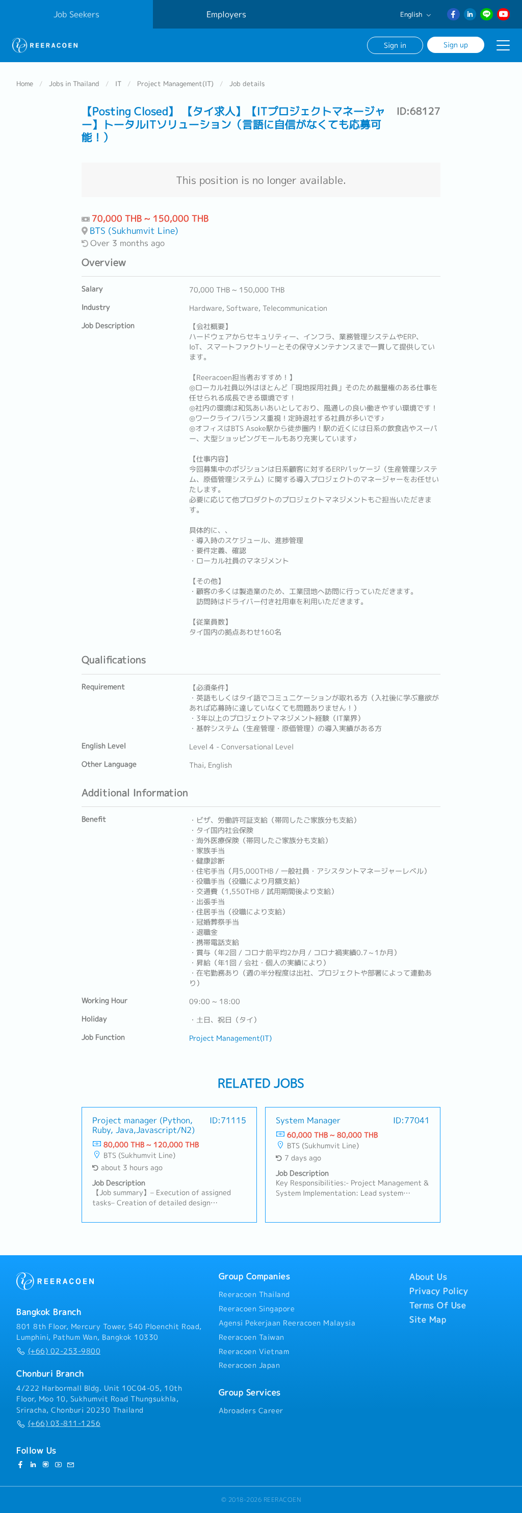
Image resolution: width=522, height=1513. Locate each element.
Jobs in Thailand (74, 83)
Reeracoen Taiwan (251, 1337)
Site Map (427, 1319)
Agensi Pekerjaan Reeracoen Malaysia (287, 1323)
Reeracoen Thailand (254, 1294)
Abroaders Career (251, 1411)
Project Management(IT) (175, 83)
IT (118, 83)
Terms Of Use (437, 1305)
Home (24, 83)
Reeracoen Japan (249, 1365)
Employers (226, 14)
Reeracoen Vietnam (254, 1351)
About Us (428, 1277)
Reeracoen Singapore (257, 1309)
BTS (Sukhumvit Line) (134, 230)
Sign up (455, 44)
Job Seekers (76, 14)
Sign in (395, 45)
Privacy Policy (438, 1291)
